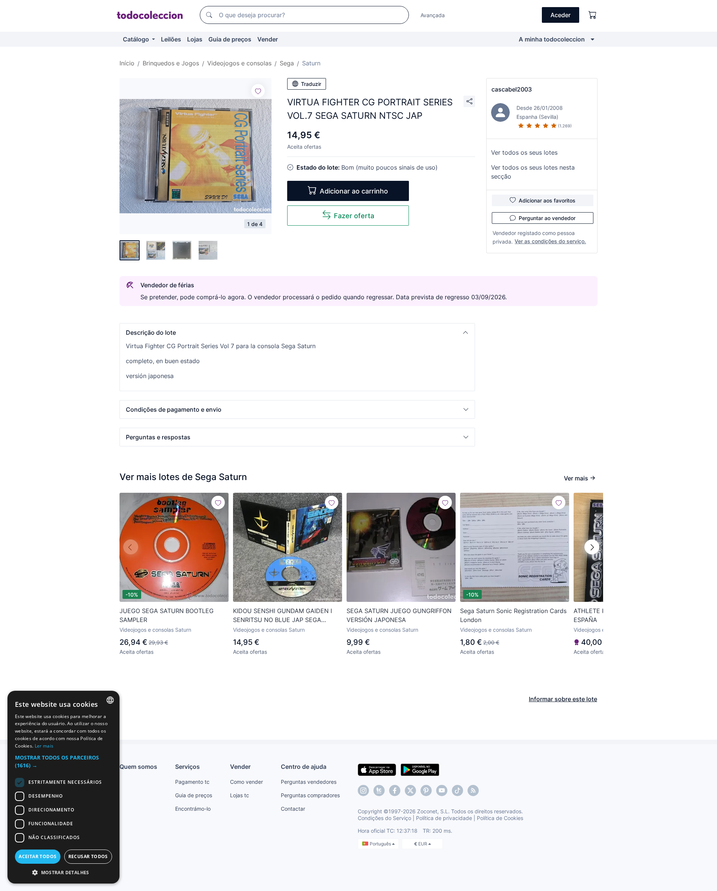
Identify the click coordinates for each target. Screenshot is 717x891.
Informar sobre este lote (563, 699)
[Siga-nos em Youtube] (441, 790)
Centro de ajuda (303, 766)
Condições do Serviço (384, 818)
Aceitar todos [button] (37, 856)
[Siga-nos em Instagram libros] (379, 790)
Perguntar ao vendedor (547, 218)
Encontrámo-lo (193, 808)
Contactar (293, 808)
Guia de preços (229, 39)
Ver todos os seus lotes (524, 152)
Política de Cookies (500, 818)
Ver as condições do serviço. (550, 241)
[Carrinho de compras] (592, 15)
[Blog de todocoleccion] (473, 790)
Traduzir (311, 84)
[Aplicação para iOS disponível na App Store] (377, 769)
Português (381, 844)
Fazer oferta (354, 216)
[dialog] (63, 787)
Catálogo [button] (136, 39)
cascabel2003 (511, 89)
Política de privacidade (444, 818)
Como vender (246, 782)
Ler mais (44, 746)
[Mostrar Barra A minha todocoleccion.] (592, 39)
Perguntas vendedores (308, 782)
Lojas (194, 39)
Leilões (171, 39)
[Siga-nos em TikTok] (457, 790)
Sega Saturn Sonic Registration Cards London (513, 615)
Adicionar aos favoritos (547, 200)
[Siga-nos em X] (410, 790)
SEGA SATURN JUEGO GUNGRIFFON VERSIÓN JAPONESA (399, 615)
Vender (267, 39)
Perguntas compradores (310, 795)
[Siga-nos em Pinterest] (426, 790)
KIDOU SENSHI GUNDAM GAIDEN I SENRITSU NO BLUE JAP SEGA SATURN (282, 615)
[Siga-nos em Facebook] (394, 790)
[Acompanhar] (258, 91)
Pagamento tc (192, 782)
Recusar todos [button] (88, 856)
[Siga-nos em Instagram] (363, 790)
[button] (297, 332)
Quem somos (138, 766)
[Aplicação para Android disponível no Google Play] (420, 769)
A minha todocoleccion (552, 39)
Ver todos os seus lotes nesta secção (533, 172)
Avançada (432, 15)
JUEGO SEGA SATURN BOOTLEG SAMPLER (167, 615)
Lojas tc (239, 795)
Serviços (187, 766)
